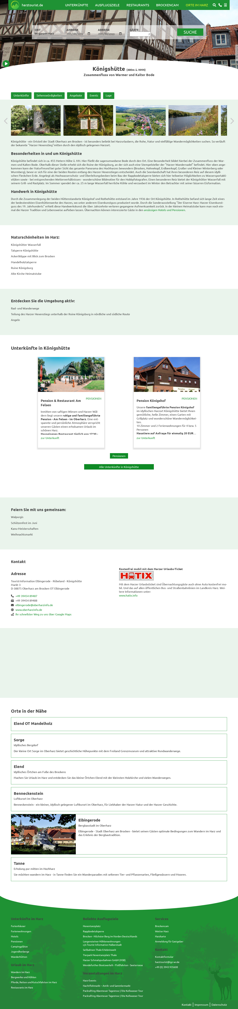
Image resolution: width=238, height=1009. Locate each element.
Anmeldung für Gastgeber (169, 941)
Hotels (14, 936)
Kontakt (186, 1004)
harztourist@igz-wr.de (167, 961)
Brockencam (167, 5)
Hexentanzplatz (92, 926)
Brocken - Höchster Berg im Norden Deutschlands (110, 936)
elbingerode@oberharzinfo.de (34, 605)
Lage (109, 95)
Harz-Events (89, 980)
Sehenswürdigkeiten (49, 95)
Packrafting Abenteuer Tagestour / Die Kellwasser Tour (113, 990)
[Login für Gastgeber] (225, 5)
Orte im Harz (197, 5)
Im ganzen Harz (44, 33)
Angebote (76, 95)
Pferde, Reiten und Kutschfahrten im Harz (34, 982)
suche (190, 32)
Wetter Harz (162, 931)
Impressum (201, 1004)
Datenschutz (219, 1004)
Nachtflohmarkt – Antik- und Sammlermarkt (106, 985)
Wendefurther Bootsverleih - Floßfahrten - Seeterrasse (113, 965)
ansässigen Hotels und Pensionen (164, 210)
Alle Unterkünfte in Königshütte (119, 466)
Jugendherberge (20, 951)
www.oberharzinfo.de (29, 609)
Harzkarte (160, 936)
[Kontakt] (220, 5)
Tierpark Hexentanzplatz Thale (100, 955)
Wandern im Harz (20, 972)
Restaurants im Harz (22, 987)
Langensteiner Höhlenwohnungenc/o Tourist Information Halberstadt (102, 943)
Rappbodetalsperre (93, 931)
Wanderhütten (19, 956)
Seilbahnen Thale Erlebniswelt (99, 949)
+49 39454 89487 (26, 596)
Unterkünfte (76, 5)
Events (94, 95)
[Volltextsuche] (214, 5)
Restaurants (137, 5)
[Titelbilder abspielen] (6, 63)
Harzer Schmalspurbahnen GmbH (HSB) (104, 960)
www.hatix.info (128, 595)
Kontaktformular (164, 956)
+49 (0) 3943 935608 (166, 967)
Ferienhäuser (18, 926)
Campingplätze (19, 946)
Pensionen (93, 398)
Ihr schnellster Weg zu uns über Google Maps (43, 614)
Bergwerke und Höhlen (23, 977)
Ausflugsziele (107, 5)
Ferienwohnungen (21, 931)
